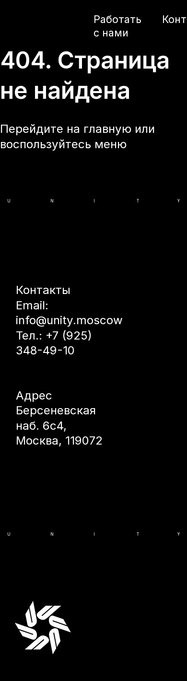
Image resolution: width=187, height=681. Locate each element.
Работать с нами (117, 26)
